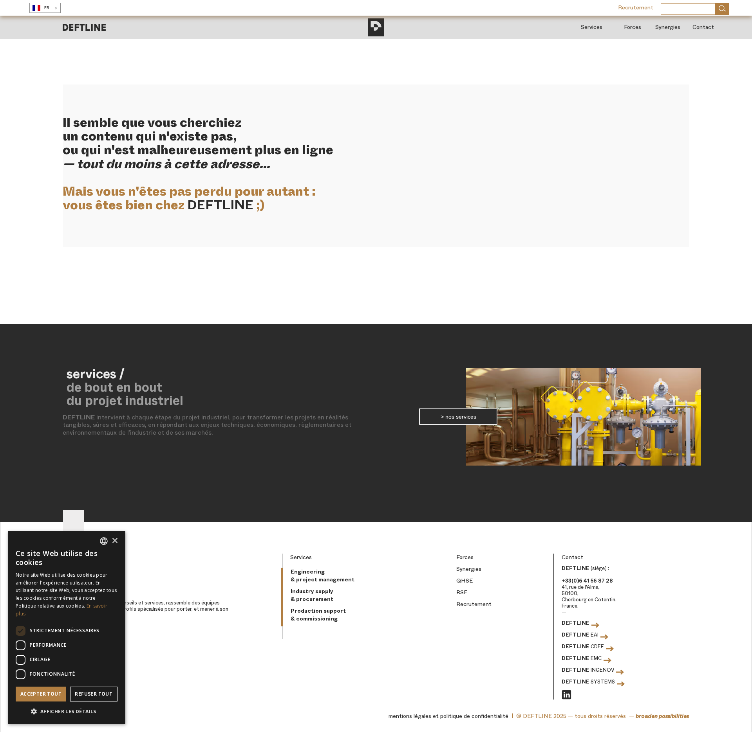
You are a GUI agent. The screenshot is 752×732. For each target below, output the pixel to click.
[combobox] (45, 8)
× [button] (115, 541)
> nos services (458, 417)
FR (46, 8)
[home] (84, 27)
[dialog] (66, 627)
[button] (67, 711)
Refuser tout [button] (93, 694)
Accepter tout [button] (40, 694)
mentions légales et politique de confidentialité (448, 716)
